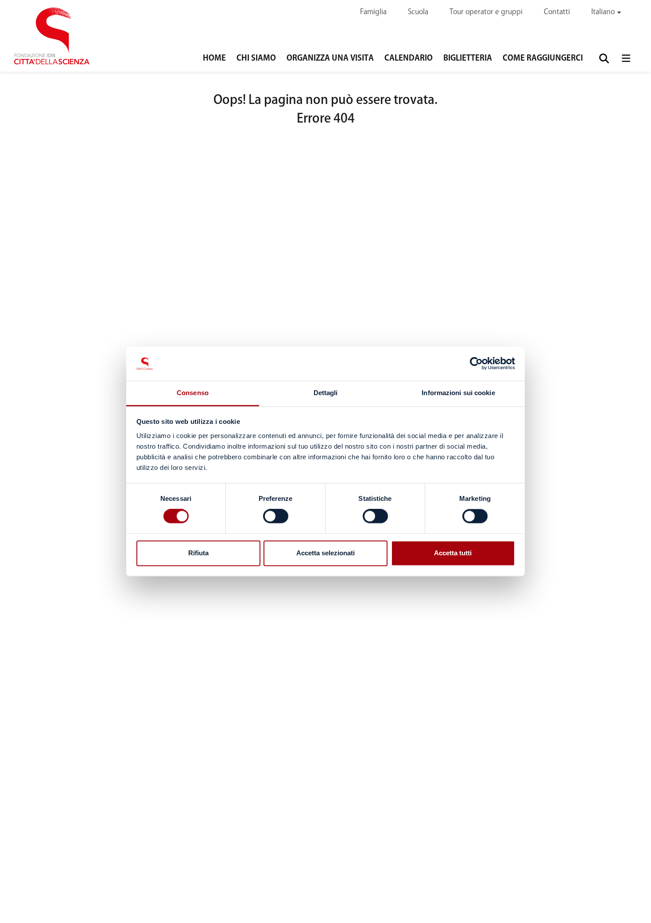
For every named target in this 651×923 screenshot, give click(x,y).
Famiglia (373, 12)
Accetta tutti (453, 553)
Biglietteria (467, 58)
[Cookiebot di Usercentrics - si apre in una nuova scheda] (476, 363)
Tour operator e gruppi (486, 12)
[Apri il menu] (626, 58)
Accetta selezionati (325, 553)
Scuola (418, 12)
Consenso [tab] (193, 392)
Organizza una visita (330, 58)
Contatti (557, 12)
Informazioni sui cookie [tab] (458, 392)
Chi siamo (256, 58)
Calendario (408, 58)
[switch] (275, 516)
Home (214, 58)
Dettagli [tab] (326, 392)
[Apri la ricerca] (604, 58)
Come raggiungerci (543, 58)
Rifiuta (198, 553)
